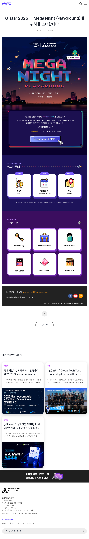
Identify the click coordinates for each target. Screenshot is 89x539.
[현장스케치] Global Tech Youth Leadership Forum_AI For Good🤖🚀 (65, 372)
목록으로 (44, 325)
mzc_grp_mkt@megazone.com (35, 292)
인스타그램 (30, 523)
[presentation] (23, 401)
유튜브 (4, 523)
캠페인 (6, 366)
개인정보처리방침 (7, 519)
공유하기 (44, 314)
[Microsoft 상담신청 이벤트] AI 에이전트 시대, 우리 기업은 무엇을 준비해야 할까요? (22, 426)
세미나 (50, 30)
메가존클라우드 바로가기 (13, 531)
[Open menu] (85, 3)
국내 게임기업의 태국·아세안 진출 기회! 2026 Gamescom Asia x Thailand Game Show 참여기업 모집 (22, 372)
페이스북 (21, 523)
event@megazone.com (15, 508)
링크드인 (12, 523)
